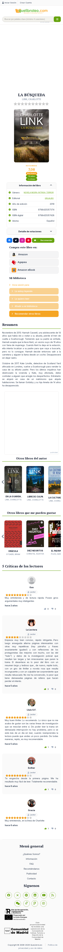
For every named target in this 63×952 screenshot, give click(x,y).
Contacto (31, 878)
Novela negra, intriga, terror (39, 192)
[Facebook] (8, 895)
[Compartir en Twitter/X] (16, 240)
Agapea (22, 262)
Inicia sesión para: (20, 285)
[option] (13, 483)
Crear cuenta (26, 3)
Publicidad (32, 873)
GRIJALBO (49, 198)
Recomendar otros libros (27, 313)
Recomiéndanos (31, 869)
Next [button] (60, 481)
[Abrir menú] (57, 19)
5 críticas (31, 179)
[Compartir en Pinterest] (28, 240)
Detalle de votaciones (29, 231)
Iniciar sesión (10, 3)
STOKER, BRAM (13, 554)
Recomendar (46, 240)
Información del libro (30, 185)
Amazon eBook (26, 270)
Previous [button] (2, 481)
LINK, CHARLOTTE (31, 99)
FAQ (32, 864)
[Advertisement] (31, 59)
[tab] (31, 185)
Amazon (23, 254)
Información (31, 859)
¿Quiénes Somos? (31, 854)
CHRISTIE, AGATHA (35, 554)
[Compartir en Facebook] (9, 240)
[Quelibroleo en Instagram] (22, 240)
